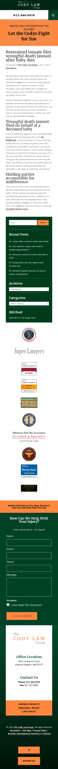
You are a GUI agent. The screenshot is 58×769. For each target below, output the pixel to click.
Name (9, 536)
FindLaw (47, 733)
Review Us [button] (29, 760)
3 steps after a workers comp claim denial (30, 241)
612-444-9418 (24, 15)
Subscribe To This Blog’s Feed (22, 317)
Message (11, 574)
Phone (10, 561)
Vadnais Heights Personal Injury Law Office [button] (29, 708)
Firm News (11, 68)
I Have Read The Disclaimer (27, 605)
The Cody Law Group (27, 65)
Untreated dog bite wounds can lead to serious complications (27, 272)
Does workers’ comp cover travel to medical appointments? (26, 248)
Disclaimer (11, 600)
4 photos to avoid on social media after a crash (28, 256)
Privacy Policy (39, 730)
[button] (53, 15)
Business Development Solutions (24, 733)
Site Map (27, 730)
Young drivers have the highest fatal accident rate (26, 264)
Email (10, 549)
